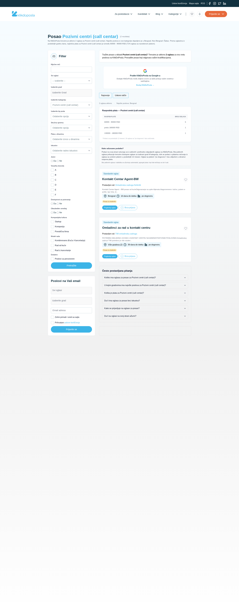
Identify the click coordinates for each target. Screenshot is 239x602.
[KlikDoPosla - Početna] (23, 14)
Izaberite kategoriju (58, 100)
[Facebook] (209, 3)
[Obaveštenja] (199, 14)
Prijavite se (214, 14)
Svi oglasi (54, 76)
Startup (58, 222)
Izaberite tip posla (58, 111)
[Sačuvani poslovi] (191, 14)
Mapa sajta (194, 3)
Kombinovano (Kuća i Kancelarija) (70, 240)
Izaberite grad (56, 87)
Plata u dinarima (57, 134)
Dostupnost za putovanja (60, 200)
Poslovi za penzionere (65, 259)
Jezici (53, 157)
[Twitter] (219, 3)
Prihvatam (67, 323)
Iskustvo (54, 145)
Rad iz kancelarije (63, 250)
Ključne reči (55, 64)
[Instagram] (214, 3)
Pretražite (71, 265)
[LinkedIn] (224, 3)
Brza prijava (130, 207)
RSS (203, 3)
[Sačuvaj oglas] (185, 179)
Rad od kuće (60, 245)
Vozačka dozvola (57, 166)
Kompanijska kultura (59, 217)
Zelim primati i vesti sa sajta (67, 317)
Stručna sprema (57, 123)
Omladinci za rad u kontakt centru (126, 227)
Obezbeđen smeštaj (59, 208)
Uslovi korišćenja (179, 3)
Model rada (55, 236)
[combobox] (71, 93)
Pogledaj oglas (110, 208)
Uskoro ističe (120, 95)
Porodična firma (62, 231)
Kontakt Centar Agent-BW (120, 179)
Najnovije (105, 95)
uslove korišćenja (72, 323)
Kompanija (59, 226)
